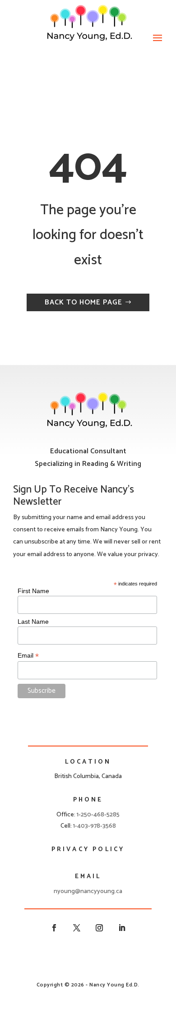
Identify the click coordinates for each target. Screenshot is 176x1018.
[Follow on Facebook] (54, 927)
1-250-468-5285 (98, 815)
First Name (33, 590)
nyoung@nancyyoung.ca (88, 891)
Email (28, 655)
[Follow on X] (76, 927)
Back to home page (83, 302)
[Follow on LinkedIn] (121, 927)
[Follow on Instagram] (99, 927)
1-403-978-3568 (94, 826)
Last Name (33, 621)
